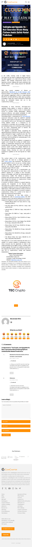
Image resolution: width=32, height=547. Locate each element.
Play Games (21, 496)
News (3, 494)
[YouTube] (9, 488)
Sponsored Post (22, 494)
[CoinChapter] (12, 2)
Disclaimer (4, 513)
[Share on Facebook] (6, 39)
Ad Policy (20, 506)
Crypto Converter (22, 509)
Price (3, 497)
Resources (4, 508)
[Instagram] (13, 488)
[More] (18, 39)
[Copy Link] (14, 39)
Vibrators (12, 378)
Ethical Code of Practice (24, 501)
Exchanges (4, 501)
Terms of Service (22, 511)
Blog (3, 496)
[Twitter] (5, 488)
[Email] (11, 39)
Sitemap (4, 509)
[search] (26, 2)
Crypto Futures (6, 502)
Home (4, 19)
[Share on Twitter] (9, 39)
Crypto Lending (6, 504)
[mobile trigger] (3, 2)
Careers (20, 497)
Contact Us (20, 499)
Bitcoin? (4, 499)
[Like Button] (16, 305)
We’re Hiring (21, 508)
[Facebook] (3, 488)
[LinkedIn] (16, 488)
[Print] (16, 39)
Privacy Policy (21, 513)
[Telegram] (19, 488)
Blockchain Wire (16, 19)
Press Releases (9, 19)
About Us (4, 506)
